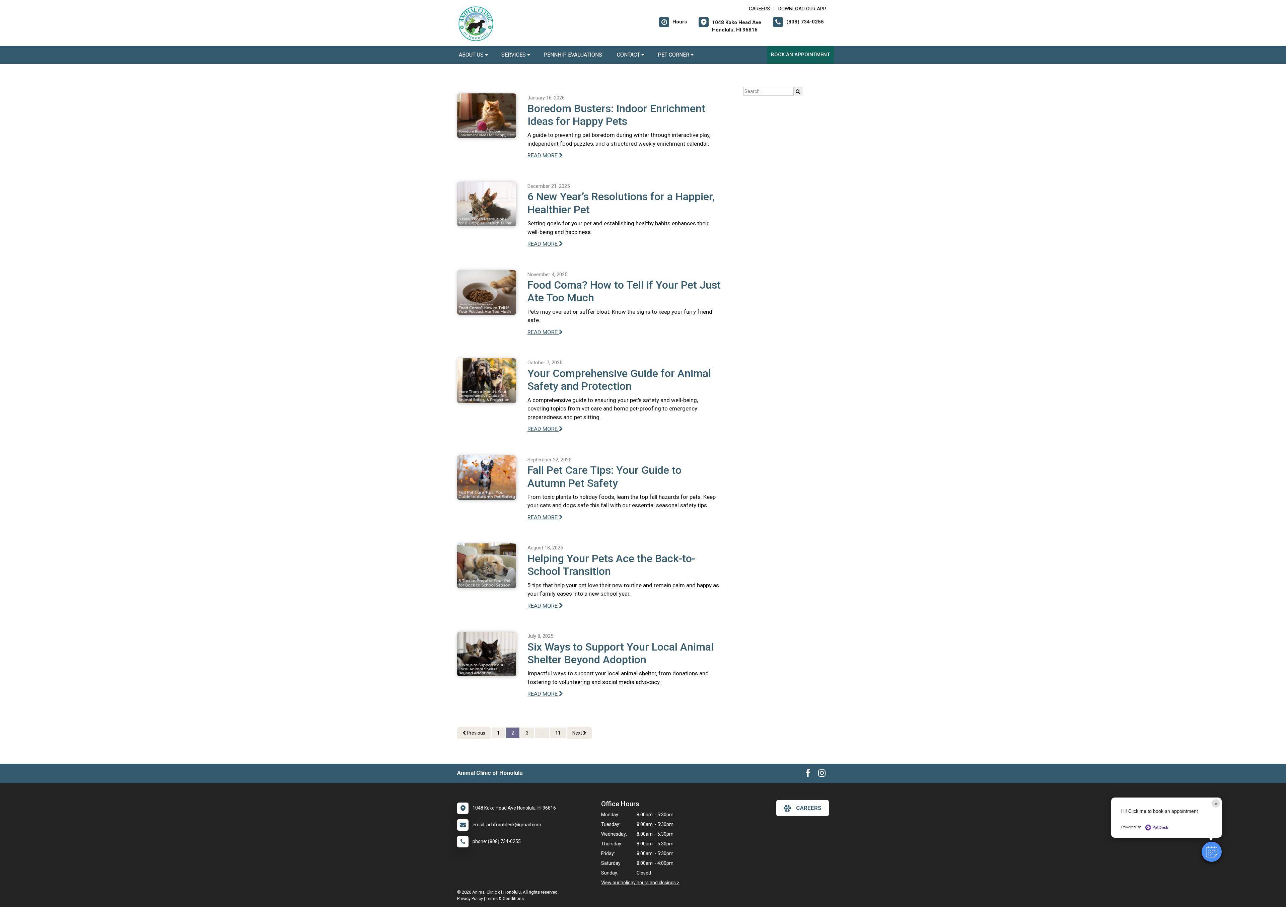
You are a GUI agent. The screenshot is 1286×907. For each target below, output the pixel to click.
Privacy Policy (470, 898)
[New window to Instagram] (822, 774)
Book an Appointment (800, 55)
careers (808, 808)
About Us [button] (472, 55)
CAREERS (759, 9)
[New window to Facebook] (808, 774)
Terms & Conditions (505, 898)
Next (577, 733)
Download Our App (802, 9)
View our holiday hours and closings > (640, 882)
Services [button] (514, 55)
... (542, 733)
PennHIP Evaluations (573, 55)
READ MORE (543, 155)
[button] (1212, 852)
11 (558, 733)
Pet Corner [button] (674, 55)
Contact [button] (629, 55)
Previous (475, 733)
